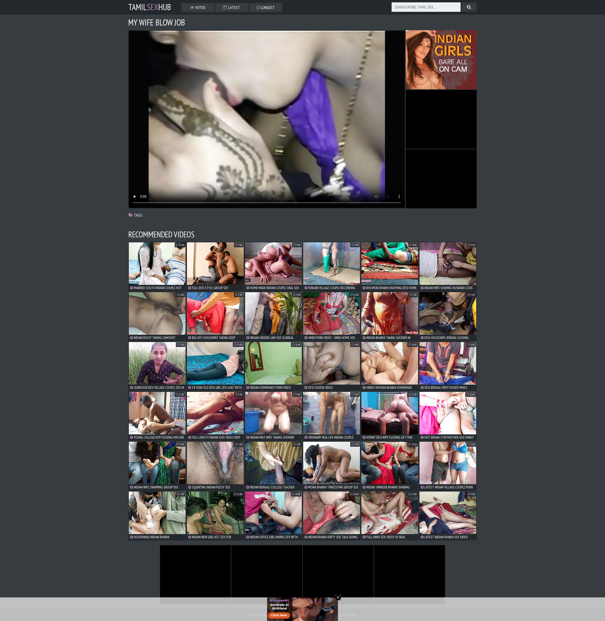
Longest (267, 7)
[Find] (469, 7)
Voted (199, 7)
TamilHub (149, 7)
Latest (233, 7)
